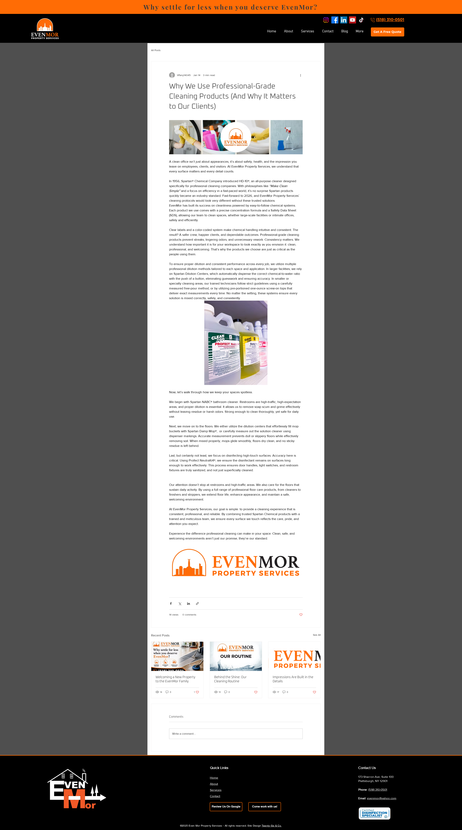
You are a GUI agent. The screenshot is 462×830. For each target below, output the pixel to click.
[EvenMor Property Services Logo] (236, 656)
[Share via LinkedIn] (188, 603)
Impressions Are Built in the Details (293, 679)
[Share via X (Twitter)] (179, 603)
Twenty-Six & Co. (272, 825)
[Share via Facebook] (171, 603)
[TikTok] (361, 19)
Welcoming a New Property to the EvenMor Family (175, 679)
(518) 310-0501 (390, 19)
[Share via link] (197, 603)
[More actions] (300, 75)
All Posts (156, 50)
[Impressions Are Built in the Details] (294, 656)
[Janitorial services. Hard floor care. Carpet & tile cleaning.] (177, 656)
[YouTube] (352, 19)
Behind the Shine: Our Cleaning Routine (230, 679)
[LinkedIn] (343, 19)
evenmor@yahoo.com (381, 798)
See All (317, 634)
